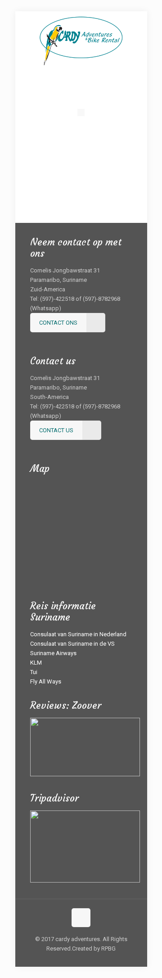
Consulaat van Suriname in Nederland (78, 634)
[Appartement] (81, 153)
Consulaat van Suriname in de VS (72, 643)
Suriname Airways (53, 653)
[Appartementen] (70, 194)
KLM (36, 662)
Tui (33, 672)
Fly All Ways (45, 681)
